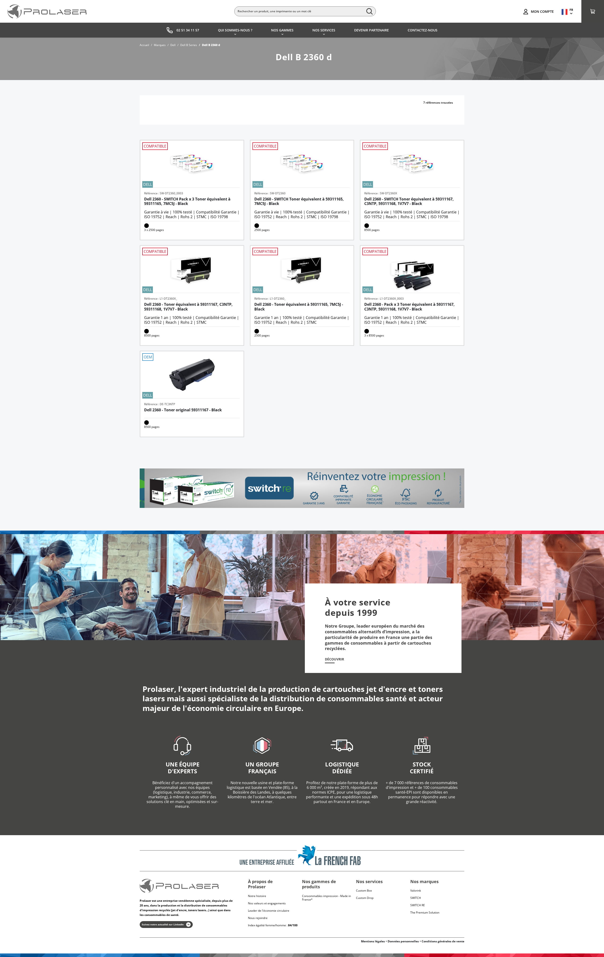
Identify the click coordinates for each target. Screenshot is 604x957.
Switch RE (417, 905)
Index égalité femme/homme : (273, 925)
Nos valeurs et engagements (267, 903)
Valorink (415, 891)
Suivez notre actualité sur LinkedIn (163, 924)
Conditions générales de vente (443, 941)
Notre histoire (257, 896)
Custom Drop (364, 898)
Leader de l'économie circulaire (268, 911)
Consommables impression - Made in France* (326, 898)
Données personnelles (403, 941)
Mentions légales (373, 941)
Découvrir (334, 659)
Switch (415, 898)
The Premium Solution (424, 912)
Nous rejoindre (258, 918)
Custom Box (364, 891)
